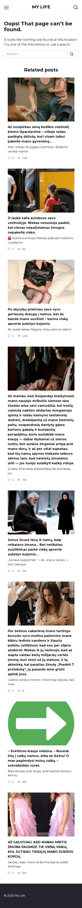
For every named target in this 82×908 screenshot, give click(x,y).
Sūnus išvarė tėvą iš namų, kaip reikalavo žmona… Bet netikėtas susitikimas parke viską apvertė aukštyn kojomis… (35, 547)
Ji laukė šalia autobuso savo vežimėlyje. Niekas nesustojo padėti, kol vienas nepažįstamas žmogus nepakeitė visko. (39, 225)
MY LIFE (41, 7)
